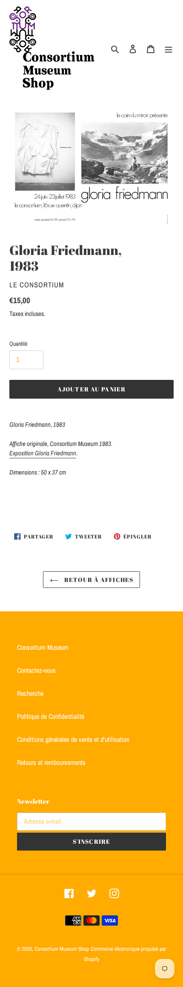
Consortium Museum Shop (61, 948)
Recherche (30, 693)
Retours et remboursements (51, 762)
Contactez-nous (36, 670)
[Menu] (168, 48)
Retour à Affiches (98, 580)
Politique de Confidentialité (50, 716)
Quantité (18, 343)
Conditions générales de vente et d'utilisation (73, 739)
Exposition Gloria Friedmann (42, 453)
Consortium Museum (43, 647)
